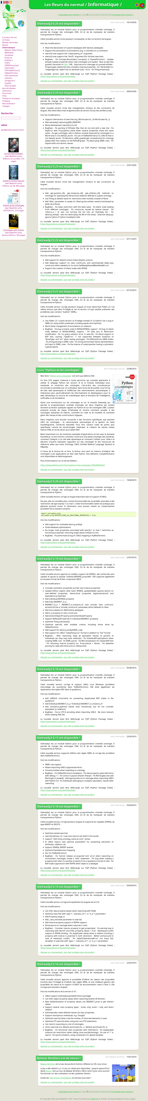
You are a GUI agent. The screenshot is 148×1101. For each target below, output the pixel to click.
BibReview (9, 52)
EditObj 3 (9, 60)
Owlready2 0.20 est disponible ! (58, 481)
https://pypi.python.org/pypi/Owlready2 (58, 76)
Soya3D (8, 83)
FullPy (7, 63)
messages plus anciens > (123, 14)
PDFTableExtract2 (12, 70)
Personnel (6, 93)
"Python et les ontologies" (60, 376)
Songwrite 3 (10, 80)
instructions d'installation (60, 1078)
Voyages (6, 106)
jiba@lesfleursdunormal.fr (12, 130)
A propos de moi (9, 37)
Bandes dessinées (10, 42)
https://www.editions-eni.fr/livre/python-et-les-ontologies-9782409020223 (72, 465)
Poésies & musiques (11, 98)
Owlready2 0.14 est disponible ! (58, 964)
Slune (48, 1071)
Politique (6, 101)
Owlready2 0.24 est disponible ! (58, 92)
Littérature (7, 91)
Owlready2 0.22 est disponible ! (58, 240)
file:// (66, 64)
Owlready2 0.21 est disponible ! (58, 291)
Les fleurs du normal (12, 32)
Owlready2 (9, 68)
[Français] (3, 2)
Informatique (8, 47)
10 (109, 14)
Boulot (5, 45)
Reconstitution (8, 103)
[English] (7, 2)
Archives (6, 40)
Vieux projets (10, 85)
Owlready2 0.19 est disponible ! (58, 559)
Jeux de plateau (9, 88)
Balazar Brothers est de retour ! (58, 1058)
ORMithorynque (12, 65)
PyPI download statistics (11, 76)
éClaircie (8, 57)
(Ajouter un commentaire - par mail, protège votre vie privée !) (67, 81)
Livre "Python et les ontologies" (58, 370)
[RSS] (10, 2)
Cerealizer (9, 55)
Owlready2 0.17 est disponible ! (58, 738)
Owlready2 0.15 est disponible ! (58, 887)
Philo (4, 96)
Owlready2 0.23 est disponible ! (58, 166)
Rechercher (7, 113)
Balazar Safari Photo (13, 50)
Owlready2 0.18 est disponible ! (58, 669)
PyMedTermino (11, 73)
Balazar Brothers (117, 1057)
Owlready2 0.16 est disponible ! (58, 806)
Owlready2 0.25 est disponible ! (58, 23)
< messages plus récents (68, 14)
